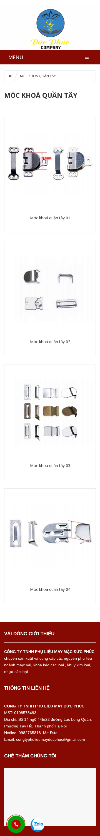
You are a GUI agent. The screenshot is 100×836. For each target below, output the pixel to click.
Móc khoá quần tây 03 (50, 465)
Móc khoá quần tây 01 (50, 217)
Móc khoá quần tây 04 (50, 589)
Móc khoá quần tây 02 (50, 341)
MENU (15, 57)
